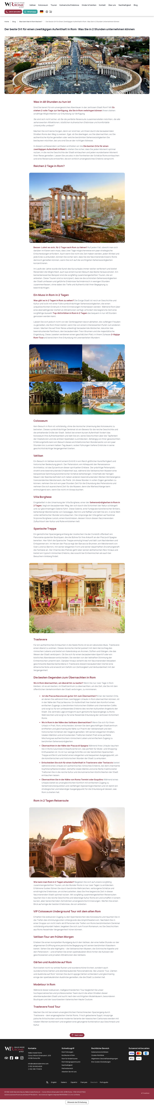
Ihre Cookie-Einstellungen (101, 1062)
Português (104, 1082)
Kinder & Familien (89, 5)
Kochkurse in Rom (68, 1055)
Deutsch (94, 1082)
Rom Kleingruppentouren (71, 1062)
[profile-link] (46, 11)
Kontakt (102, 5)
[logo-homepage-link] (14, 5)
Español (74, 1082)
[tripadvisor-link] (6, 1058)
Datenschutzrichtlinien (99, 1052)
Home (7, 21)
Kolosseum (43, 5)
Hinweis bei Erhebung (77, 1102)
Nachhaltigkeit (125, 5)
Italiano (64, 1082)
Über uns (112, 5)
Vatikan (32, 5)
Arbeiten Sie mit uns (69, 1072)
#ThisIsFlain (145, 1093)
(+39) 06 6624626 (35, 1066)
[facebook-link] (11, 1058)
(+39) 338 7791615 (35, 1069)
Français (84, 1082)
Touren (54, 5)
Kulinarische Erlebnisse (69, 5)
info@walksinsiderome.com (38, 1064)
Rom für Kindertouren (70, 1058)
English (54, 1082)
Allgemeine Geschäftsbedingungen (104, 1058)
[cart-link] (50, 11)
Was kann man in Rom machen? (30, 21)
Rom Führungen (67, 1052)
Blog (136, 5)
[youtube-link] (16, 1058)
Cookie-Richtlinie (97, 1055)
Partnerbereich (67, 1068)
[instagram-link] (22, 1058)
